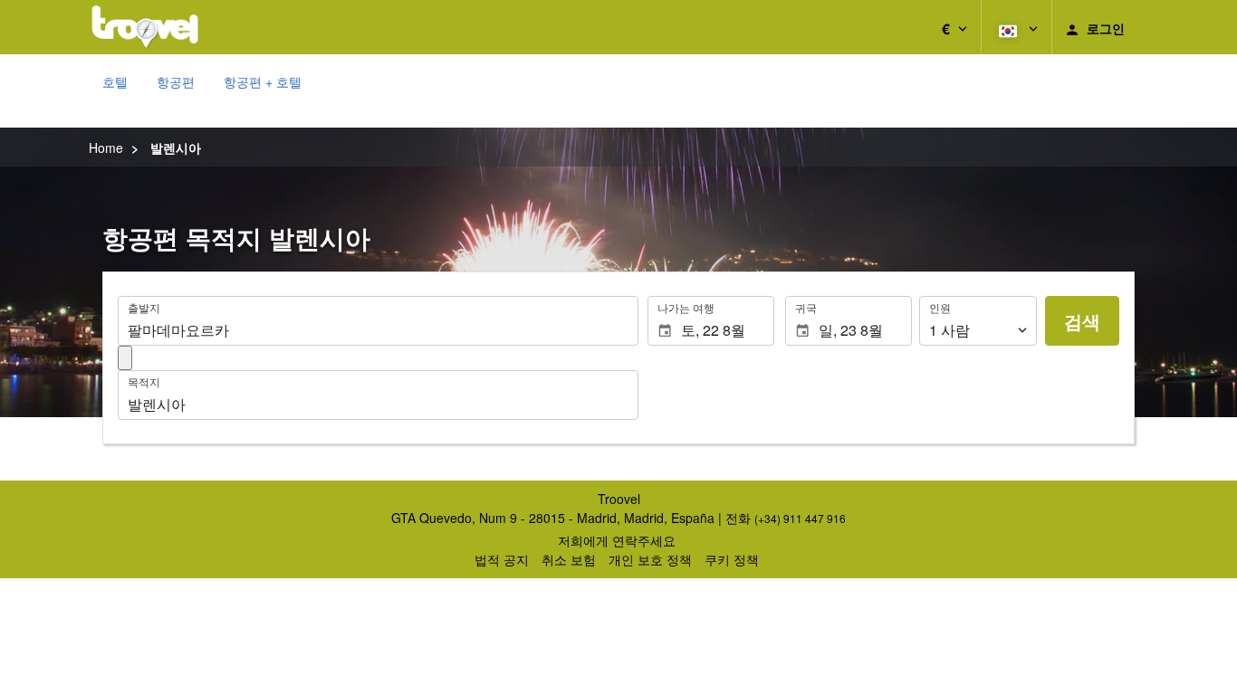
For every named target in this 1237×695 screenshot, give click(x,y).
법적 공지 (502, 559)
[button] (954, 27)
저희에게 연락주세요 (617, 540)
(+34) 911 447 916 (800, 518)
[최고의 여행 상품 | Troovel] (145, 27)
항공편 (176, 81)
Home (106, 147)
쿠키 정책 (732, 559)
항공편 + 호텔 (263, 81)
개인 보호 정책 (650, 559)
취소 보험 (569, 559)
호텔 (115, 81)
